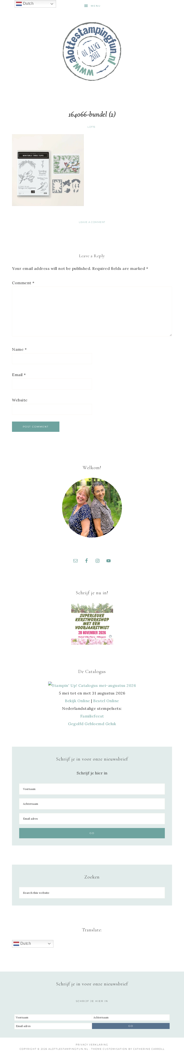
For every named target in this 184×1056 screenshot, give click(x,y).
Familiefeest (92, 716)
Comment (23, 282)
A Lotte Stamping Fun (92, 51)
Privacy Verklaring (92, 1044)
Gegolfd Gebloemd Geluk (92, 723)
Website (20, 400)
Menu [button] (96, 5)
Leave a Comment (92, 222)
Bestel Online (106, 700)
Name (19, 349)
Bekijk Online (77, 700)
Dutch (25, 943)
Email (19, 374)
